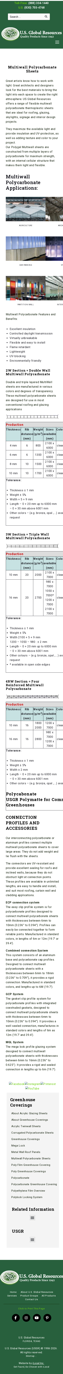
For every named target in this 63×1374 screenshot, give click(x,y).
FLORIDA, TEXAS (31, 1341)
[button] (32, 1218)
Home (13, 1292)
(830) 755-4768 (34, 7)
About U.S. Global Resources (37, 1292)
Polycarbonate (20, 1177)
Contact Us (31, 1299)
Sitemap (30, 1356)
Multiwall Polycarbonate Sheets (30, 1158)
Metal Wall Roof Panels (25, 1152)
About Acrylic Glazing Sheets (29, 1113)
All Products (49, 1295)
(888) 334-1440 (38, 3)
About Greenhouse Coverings (29, 1119)
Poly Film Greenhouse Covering (30, 1165)
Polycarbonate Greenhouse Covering (34, 1184)
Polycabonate (21, 794)
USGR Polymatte (24, 799)
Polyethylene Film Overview (28, 1190)
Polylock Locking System (27, 1197)
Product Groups (29, 1295)
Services (12, 1295)
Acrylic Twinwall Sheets (26, 1126)
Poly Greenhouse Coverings (28, 1171)
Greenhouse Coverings (25, 1139)
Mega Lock (18, 1145)
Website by (31, 1363)
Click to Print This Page (31, 1308)
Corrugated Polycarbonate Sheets (32, 1132)
